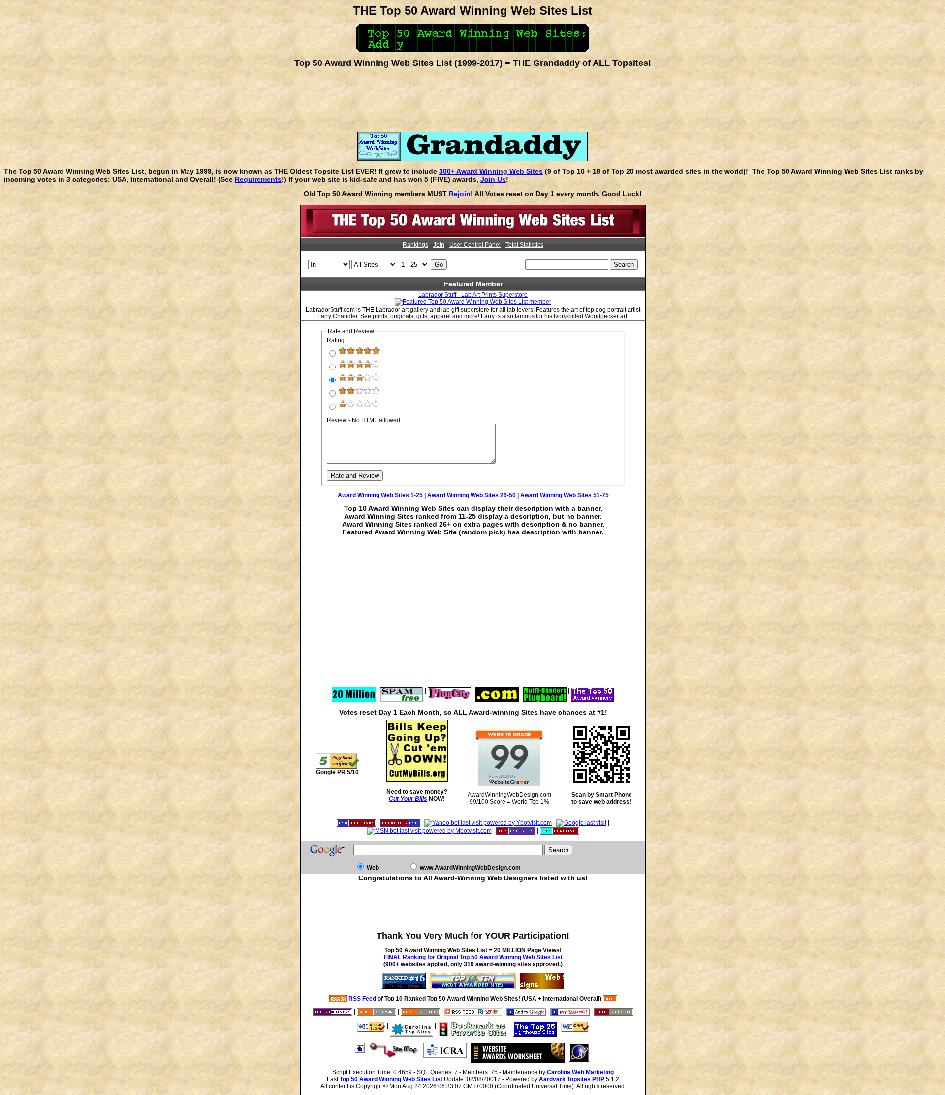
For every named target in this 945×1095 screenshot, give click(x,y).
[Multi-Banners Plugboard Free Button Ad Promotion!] (545, 690)
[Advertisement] (472, 96)
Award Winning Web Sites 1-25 (380, 495)
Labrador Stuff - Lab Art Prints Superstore (473, 294)
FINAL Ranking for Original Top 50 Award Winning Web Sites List (473, 957)
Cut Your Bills (408, 798)
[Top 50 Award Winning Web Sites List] (473, 235)
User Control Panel (475, 244)
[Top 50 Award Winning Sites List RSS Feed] (338, 998)
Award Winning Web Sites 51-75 (564, 495)
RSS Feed (362, 998)
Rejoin (460, 194)
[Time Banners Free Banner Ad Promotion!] (497, 690)
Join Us (493, 179)
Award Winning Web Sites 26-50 (471, 495)
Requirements (258, 179)
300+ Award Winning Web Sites (491, 171)
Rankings (415, 244)
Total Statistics (524, 244)
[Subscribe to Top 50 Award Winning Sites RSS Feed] (473, 1011)
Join (438, 244)
